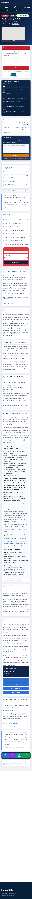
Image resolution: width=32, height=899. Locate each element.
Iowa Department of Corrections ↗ (11, 723)
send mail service (13, 646)
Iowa (14, 10)
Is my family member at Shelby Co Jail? (15, 219)
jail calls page (14, 398)
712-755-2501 (15, 24)
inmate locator (12, 279)
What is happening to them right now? (14, 226)
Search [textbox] (6, 7)
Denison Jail (5, 180)
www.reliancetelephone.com (11, 543)
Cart (16, 7)
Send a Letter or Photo (16, 680)
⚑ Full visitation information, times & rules (12, 580)
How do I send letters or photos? (13, 240)
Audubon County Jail (8, 175)
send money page (13, 609)
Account (27, 7)
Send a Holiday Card (16, 688)
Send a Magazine (16, 692)
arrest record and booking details (11, 290)
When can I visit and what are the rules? (15, 233)
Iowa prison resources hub (15, 713)
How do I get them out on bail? (13, 223)
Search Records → (16, 68)
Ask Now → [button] (16, 155)
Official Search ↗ (25, 132)
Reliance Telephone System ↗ (22, 127)
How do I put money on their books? (14, 237)
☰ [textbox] (30, 3)
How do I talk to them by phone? (13, 230)
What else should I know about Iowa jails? (15, 244)
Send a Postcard (16, 684)
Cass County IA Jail (7, 167)
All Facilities (8, 10)
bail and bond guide (20, 332)
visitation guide (12, 440)
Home (2, 10)
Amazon (5, 660)
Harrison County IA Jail (8, 184)
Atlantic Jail (5, 171)
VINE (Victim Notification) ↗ (9, 726)
